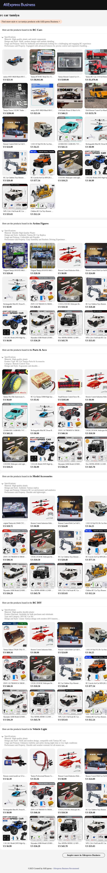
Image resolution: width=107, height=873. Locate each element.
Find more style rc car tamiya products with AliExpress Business (30, 21)
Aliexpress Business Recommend (66, 868)
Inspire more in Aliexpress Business (83, 855)
